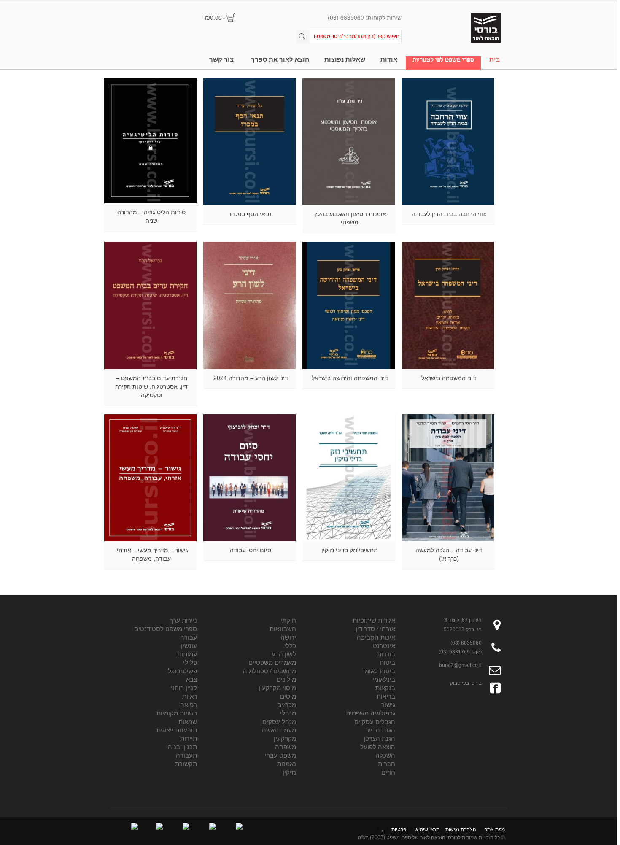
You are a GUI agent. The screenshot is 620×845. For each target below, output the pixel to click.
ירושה (288, 636)
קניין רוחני (183, 687)
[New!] (448, 141)
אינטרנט (384, 645)
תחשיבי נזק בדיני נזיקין (349, 549)
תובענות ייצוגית (176, 729)
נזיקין (289, 771)
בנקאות (385, 687)
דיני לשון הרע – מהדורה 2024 (250, 377)
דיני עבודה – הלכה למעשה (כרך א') (448, 553)
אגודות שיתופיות (374, 620)
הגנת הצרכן (379, 738)
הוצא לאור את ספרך (280, 59)
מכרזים (286, 704)
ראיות (189, 695)
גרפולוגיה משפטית (370, 712)
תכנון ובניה (182, 746)
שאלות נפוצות (344, 59)
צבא (191, 679)
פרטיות (398, 828)
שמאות (187, 721)
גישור (388, 704)
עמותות (187, 653)
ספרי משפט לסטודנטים (165, 628)
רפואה (188, 704)
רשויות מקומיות (176, 712)
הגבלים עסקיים (374, 721)
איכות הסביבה (376, 636)
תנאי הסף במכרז (250, 213)
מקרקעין (285, 738)
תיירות (188, 738)
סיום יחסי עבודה (250, 549)
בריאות (386, 695)
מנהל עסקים (279, 721)
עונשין (189, 645)
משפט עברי (280, 755)
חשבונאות (283, 628)
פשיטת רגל (182, 670)
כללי (290, 645)
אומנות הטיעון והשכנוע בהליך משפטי (349, 217)
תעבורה (186, 755)
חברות (386, 763)
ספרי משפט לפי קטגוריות (443, 59)
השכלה (385, 755)
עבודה (188, 636)
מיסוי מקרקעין (277, 687)
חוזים (388, 771)
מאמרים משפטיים (272, 662)
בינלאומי (383, 679)
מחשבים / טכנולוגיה (269, 670)
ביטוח (387, 662)
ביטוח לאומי (379, 670)
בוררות (386, 653)
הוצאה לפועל (377, 746)
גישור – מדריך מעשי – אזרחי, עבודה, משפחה (151, 553)
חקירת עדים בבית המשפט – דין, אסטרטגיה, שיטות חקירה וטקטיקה (151, 386)
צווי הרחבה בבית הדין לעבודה (449, 213)
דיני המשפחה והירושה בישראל (350, 377)
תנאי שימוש (427, 828)
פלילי (190, 662)
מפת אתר (495, 828)
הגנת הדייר (380, 729)
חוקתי (288, 620)
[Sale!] (348, 305)
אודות (388, 59)
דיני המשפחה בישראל (448, 377)
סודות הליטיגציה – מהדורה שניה (151, 216)
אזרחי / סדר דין (375, 628)
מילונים (286, 679)
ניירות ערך (183, 620)
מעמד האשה (279, 729)
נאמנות (286, 763)
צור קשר (221, 59)
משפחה (285, 746)
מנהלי (288, 712)
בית (494, 59)
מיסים (288, 695)
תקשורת (186, 763)
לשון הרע (284, 653)
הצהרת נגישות (460, 828)
